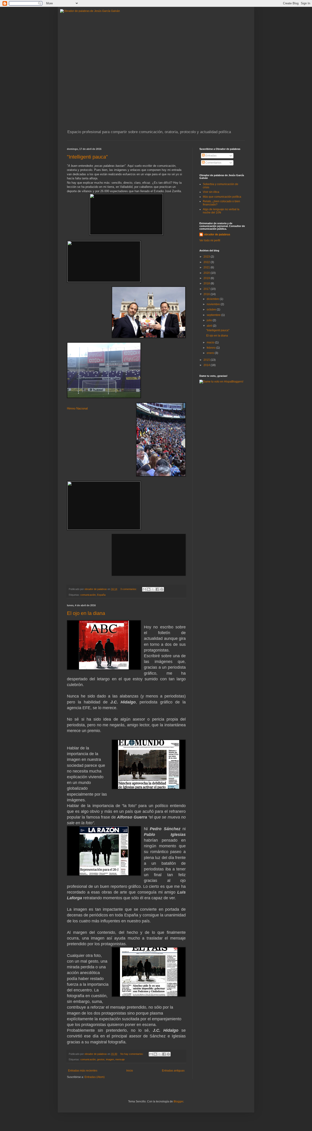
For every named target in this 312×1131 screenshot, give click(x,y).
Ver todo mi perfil (209, 240)
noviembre (214, 304)
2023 (207, 256)
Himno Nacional (77, 408)
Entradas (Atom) (95, 1077)
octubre (212, 309)
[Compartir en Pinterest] (161, 589)
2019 (207, 278)
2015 (207, 359)
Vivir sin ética (211, 192)
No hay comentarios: (132, 1054)
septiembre (214, 315)
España (101, 594)
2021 (207, 267)
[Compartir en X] (153, 589)
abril (210, 325)
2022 (207, 262)
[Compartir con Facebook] (157, 589)
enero (211, 353)
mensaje (120, 1059)
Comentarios (213, 162)
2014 (207, 365)
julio (210, 320)
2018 (207, 283)
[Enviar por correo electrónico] (144, 589)
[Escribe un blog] (148, 589)
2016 (207, 294)
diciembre (213, 299)
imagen (110, 1059)
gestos (101, 1059)
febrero (211, 347)
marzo (211, 342)
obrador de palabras (217, 234)
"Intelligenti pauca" (87, 157)
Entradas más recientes (82, 1070)
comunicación (88, 594)
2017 (207, 289)
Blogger (178, 1101)
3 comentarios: (128, 589)
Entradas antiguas (173, 1070)
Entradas (211, 155)
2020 (207, 273)
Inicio (129, 1070)
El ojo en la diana (86, 613)
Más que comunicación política (222, 196)
